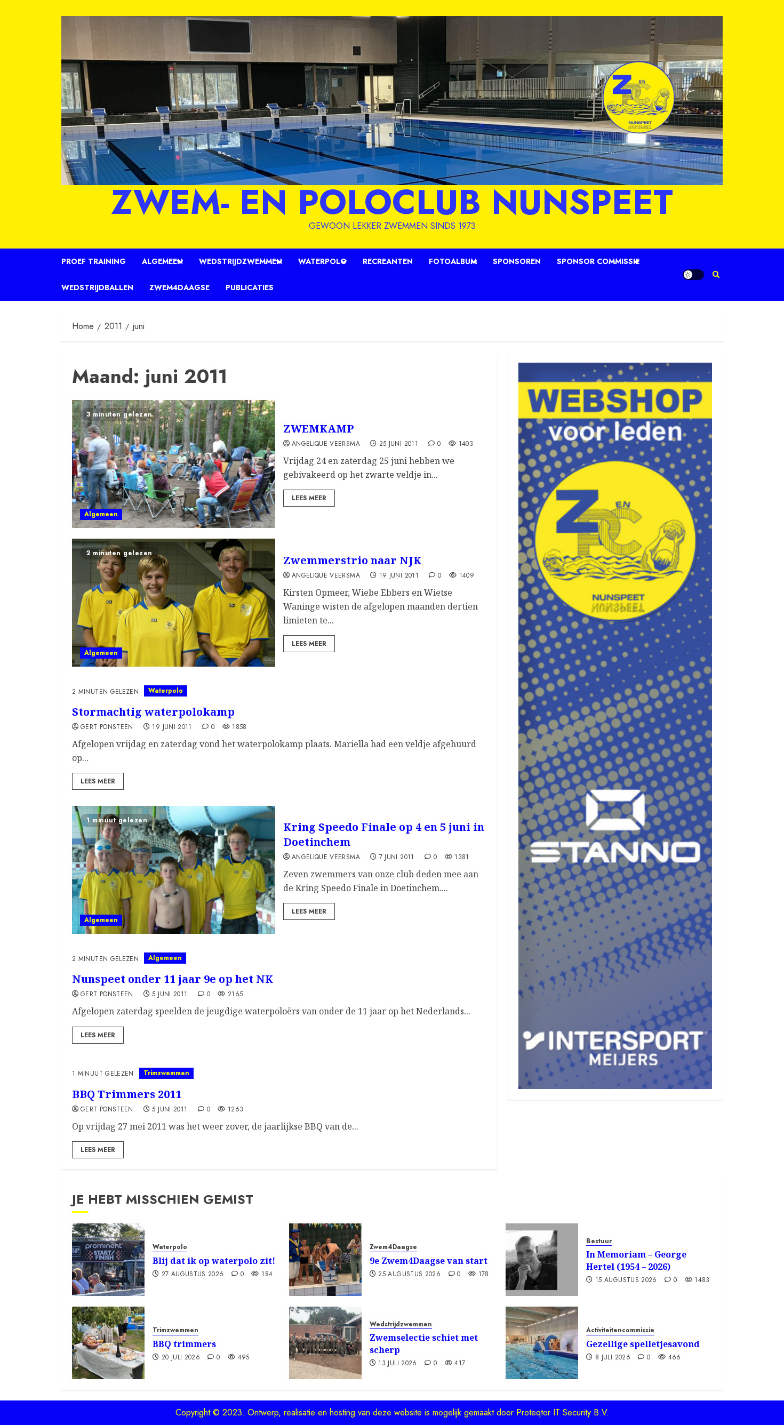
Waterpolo (322, 261)
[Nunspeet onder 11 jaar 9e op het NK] (279, 958)
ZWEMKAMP (318, 428)
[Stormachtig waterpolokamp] (279, 691)
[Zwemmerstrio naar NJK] (173, 603)
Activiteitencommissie (620, 1330)
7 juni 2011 (396, 857)
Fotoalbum (453, 261)
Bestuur (599, 1241)
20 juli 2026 (181, 1358)
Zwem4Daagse (179, 287)
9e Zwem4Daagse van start (428, 1261)
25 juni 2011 (398, 444)
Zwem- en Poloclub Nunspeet (392, 202)
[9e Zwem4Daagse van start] (325, 1259)
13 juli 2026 (397, 1363)
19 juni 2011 (399, 576)
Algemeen (162, 261)
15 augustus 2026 (626, 1280)
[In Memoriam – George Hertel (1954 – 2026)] (542, 1259)
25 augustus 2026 (409, 1274)
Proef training (93, 261)
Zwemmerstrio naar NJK (352, 560)
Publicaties (250, 287)
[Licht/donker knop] (693, 274)
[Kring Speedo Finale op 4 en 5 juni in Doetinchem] (173, 870)
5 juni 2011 (169, 994)
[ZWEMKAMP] (173, 464)
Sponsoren (517, 261)
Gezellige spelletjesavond (643, 1344)
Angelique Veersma (326, 444)
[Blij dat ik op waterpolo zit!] (108, 1259)
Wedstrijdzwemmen (240, 261)
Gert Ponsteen (107, 727)
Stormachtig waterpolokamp (153, 712)
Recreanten (388, 261)
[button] (716, 275)
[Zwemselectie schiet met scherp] (325, 1343)
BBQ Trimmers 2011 (126, 1094)
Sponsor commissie (598, 261)
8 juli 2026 (612, 1358)
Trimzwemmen (166, 1073)
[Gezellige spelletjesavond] (542, 1343)
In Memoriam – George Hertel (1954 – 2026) (636, 1260)
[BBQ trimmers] (108, 1343)
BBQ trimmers (184, 1344)
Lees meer (309, 498)
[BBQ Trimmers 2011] (279, 1073)
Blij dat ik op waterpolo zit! (214, 1261)
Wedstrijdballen (97, 287)
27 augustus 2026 (193, 1274)
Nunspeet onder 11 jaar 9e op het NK (172, 979)
